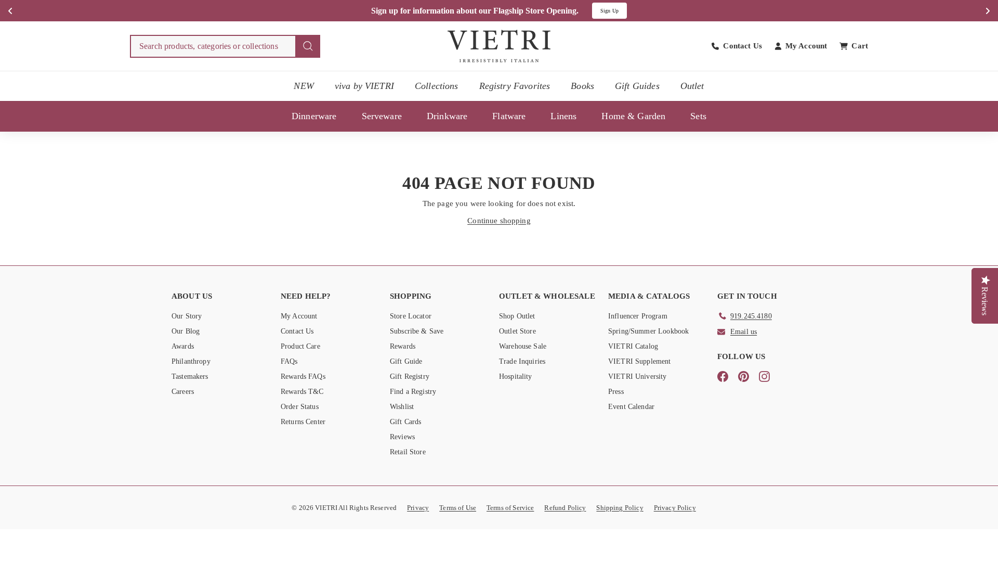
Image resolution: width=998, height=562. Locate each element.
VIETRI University (637, 376)
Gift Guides (637, 86)
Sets (698, 116)
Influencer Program (637, 316)
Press (616, 391)
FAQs (289, 361)
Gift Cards (406, 422)
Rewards (402, 346)
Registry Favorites (514, 86)
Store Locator (410, 316)
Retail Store (408, 452)
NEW (303, 86)
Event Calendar (631, 407)
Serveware (382, 116)
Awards (183, 346)
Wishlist (402, 407)
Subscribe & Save (416, 331)
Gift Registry (409, 376)
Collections (436, 86)
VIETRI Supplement (639, 361)
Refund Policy (565, 508)
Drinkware (447, 116)
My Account (299, 316)
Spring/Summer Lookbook (648, 331)
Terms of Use (457, 508)
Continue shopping (499, 220)
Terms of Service (510, 508)
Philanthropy (191, 361)
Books (582, 86)
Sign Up (609, 11)
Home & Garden (633, 116)
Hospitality (515, 376)
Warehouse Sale (522, 346)
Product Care (300, 346)
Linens (563, 116)
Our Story (187, 316)
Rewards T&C (302, 391)
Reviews (402, 437)
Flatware (509, 116)
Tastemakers (190, 376)
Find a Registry (413, 391)
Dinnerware (314, 116)
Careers (183, 391)
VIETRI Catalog (633, 346)
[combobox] (225, 46)
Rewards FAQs (303, 376)
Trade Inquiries (522, 361)
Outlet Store (517, 331)
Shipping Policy (619, 508)
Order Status (300, 407)
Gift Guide (406, 361)
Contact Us (297, 331)
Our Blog (186, 331)
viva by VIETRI (364, 86)
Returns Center (303, 422)
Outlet (692, 86)
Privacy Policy (675, 508)
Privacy (418, 508)
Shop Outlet (517, 316)
